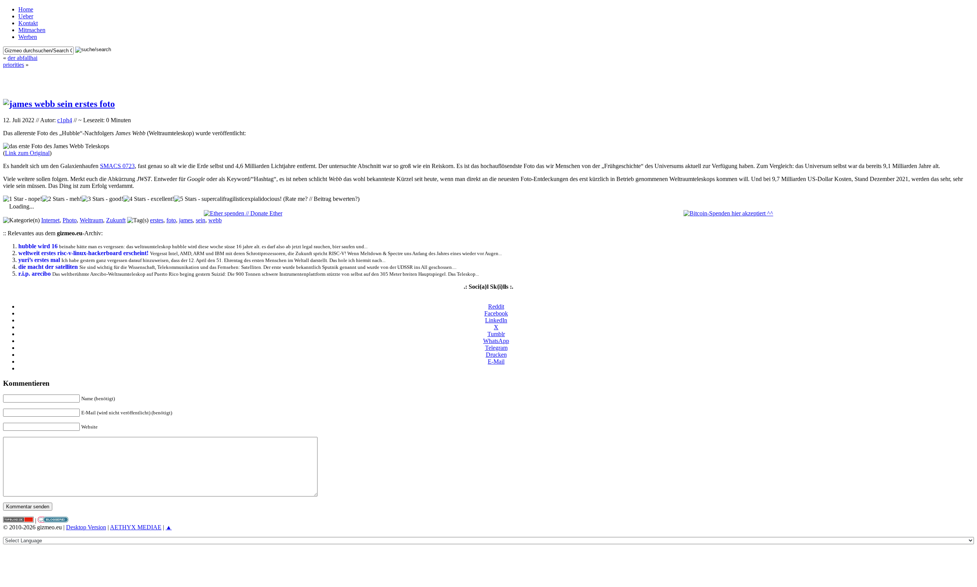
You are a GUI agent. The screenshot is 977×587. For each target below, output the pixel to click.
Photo (70, 220)
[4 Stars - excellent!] (148, 199)
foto (171, 220)
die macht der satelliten (48, 267)
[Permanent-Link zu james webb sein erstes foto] (59, 104)
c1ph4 (64, 120)
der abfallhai (22, 58)
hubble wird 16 (38, 246)
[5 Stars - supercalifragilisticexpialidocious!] (228, 199)
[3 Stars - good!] (102, 199)
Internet (50, 220)
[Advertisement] (488, 79)
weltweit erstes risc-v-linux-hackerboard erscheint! (83, 253)
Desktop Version (86, 527)
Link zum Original (27, 153)
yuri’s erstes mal (39, 260)
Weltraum (91, 220)
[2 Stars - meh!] (62, 199)
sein (200, 220)
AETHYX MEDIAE (135, 527)
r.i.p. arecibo (34, 273)
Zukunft (116, 220)
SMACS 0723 (117, 166)
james (186, 220)
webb (215, 220)
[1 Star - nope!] (22, 199)
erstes (156, 220)
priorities (13, 64)
